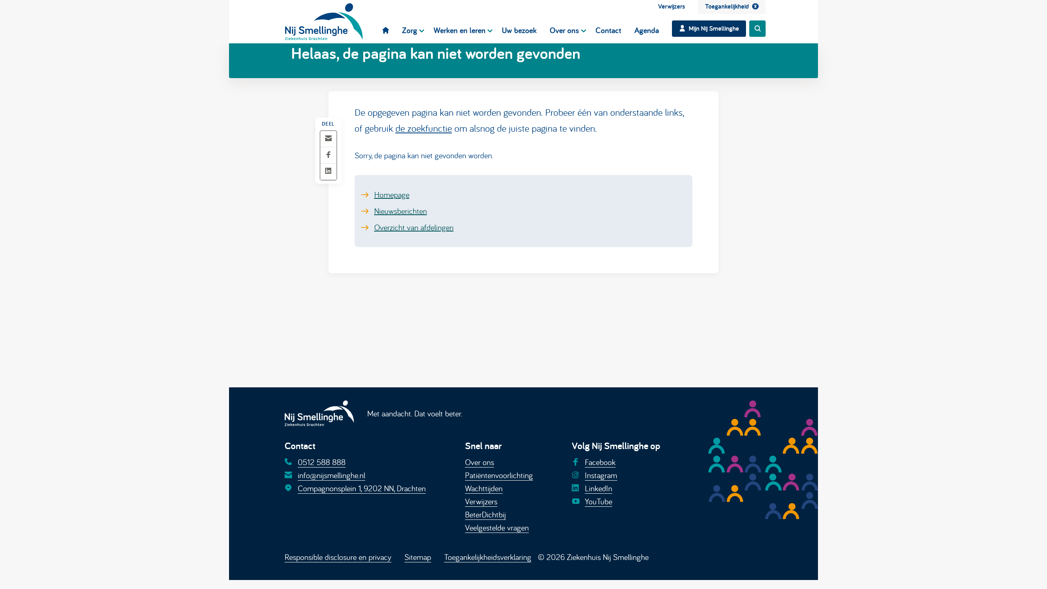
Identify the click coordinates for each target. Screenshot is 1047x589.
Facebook (600, 462)
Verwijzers (481, 501)
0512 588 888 (322, 462)
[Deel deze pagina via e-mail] (328, 138)
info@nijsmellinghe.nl (331, 475)
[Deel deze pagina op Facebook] (328, 155)
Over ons (479, 462)
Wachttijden (484, 488)
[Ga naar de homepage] (324, 21)
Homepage (391, 194)
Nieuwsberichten (400, 211)
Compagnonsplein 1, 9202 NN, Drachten (362, 488)
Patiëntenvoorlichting (499, 475)
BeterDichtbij (485, 514)
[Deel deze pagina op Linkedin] (328, 171)
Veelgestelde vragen (497, 527)
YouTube (598, 501)
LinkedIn (598, 488)
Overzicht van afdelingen (414, 227)
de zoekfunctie (423, 128)
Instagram (601, 475)
